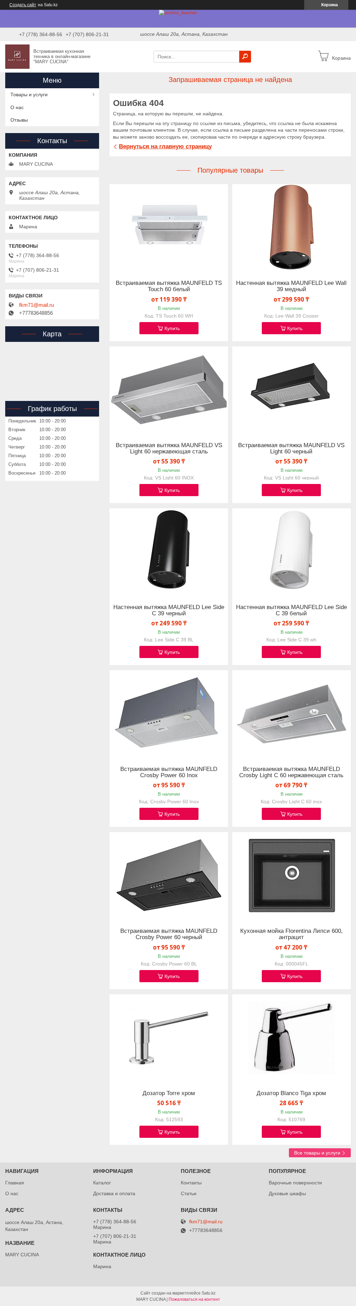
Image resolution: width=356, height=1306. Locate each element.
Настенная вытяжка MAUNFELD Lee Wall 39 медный (291, 286)
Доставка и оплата (114, 1193)
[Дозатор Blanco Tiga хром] (291, 1037)
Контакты (191, 1182)
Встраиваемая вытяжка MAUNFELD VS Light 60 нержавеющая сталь (169, 448)
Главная (14, 1182)
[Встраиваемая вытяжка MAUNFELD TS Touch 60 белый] (169, 227)
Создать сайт (22, 4)
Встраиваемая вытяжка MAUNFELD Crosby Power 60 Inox (168, 772)
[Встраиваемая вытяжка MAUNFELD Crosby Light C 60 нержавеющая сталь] (291, 713)
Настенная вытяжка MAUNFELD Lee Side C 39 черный (168, 610)
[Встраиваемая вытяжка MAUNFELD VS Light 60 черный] (291, 389)
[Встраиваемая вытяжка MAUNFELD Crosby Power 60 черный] (169, 875)
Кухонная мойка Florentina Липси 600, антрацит (291, 934)
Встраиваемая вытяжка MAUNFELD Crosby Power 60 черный (168, 934)
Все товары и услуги (317, 1153)
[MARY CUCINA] (17, 56)
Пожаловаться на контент (194, 1299)
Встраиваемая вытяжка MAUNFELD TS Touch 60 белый (169, 286)
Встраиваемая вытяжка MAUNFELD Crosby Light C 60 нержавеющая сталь (291, 772)
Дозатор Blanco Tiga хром (291, 1093)
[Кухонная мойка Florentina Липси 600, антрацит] (291, 875)
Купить (172, 328)
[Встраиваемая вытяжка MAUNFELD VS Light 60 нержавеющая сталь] (169, 389)
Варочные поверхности (295, 1182)
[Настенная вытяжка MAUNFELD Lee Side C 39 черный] (169, 551)
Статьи (188, 1193)
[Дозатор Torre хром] (169, 1037)
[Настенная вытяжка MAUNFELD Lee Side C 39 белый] (291, 551)
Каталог (102, 1182)
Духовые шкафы (287, 1193)
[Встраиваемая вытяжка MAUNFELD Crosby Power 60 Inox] (169, 713)
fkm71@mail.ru (36, 305)
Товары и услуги (29, 94)
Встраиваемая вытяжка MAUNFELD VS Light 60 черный (291, 448)
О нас (17, 107)
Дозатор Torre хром (169, 1093)
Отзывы (19, 120)
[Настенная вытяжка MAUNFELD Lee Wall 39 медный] (291, 227)
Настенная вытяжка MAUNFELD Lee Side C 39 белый (291, 610)
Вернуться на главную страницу (165, 146)
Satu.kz (209, 1293)
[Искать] (245, 57)
